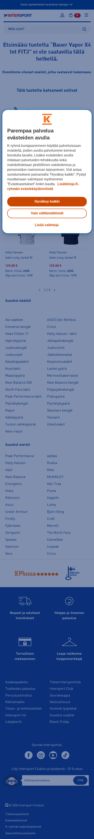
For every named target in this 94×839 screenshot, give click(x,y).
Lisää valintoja (47, 225)
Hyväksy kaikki (47, 201)
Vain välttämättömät (47, 213)
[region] (47, 171)
